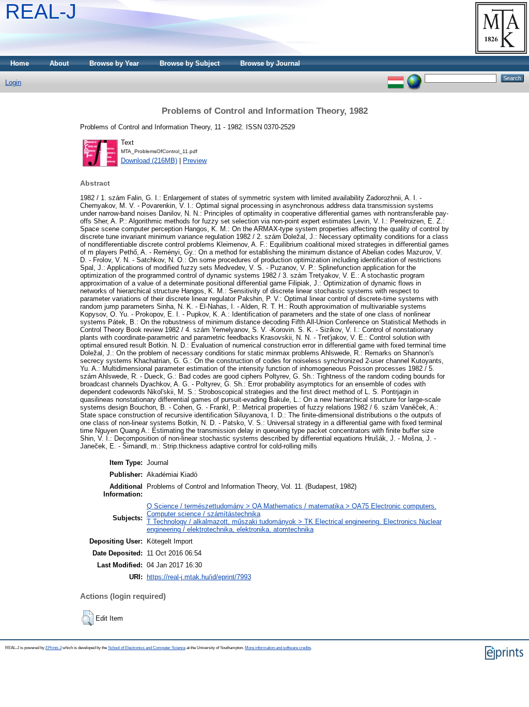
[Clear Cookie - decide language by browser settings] (414, 78)
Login (13, 82)
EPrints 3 (53, 647)
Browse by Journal (270, 63)
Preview (195, 160)
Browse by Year (114, 63)
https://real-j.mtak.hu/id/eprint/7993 (199, 577)
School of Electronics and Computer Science (146, 647)
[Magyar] (395, 78)
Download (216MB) (149, 160)
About (59, 63)
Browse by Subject (190, 63)
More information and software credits (278, 647)
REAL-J (40, 11)
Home (19, 63)
